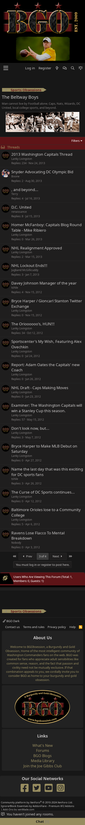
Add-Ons (8, 809)
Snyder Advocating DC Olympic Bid (42, 171)
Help (72, 627)
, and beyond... (24, 189)
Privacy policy (57, 627)
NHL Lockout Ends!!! (29, 265)
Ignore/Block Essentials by (37, 806)
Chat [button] (42, 821)
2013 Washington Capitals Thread (41, 154)
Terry (14, 194)
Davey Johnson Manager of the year (44, 283)
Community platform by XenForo (37, 802)
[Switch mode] (81, 68)
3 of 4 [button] (42, 556)
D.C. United (21, 207)
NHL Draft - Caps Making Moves (39, 387)
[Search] (72, 68)
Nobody (16, 543)
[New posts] (57, 68)
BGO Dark (12, 621)
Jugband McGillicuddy (24, 270)
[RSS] (80, 626)
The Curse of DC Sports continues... (43, 492)
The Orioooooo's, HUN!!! (33, 323)
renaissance (19, 212)
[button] (5, 68)
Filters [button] (75, 141)
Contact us (12, 627)
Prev (28, 556)
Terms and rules (33, 627)
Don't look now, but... (30, 428)
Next (56, 556)
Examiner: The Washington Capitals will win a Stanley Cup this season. (46, 408)
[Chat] (64, 68)
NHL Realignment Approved (36, 248)
